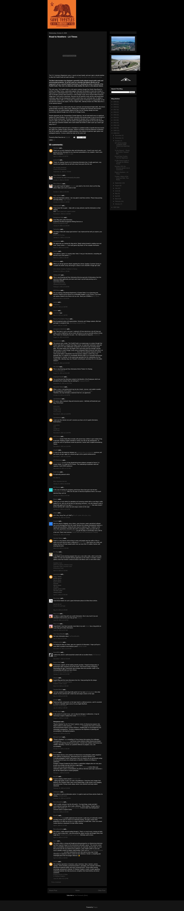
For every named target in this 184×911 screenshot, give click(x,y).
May (116, 193)
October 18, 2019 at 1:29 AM (61, 202)
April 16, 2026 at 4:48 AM (60, 858)
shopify (55, 450)
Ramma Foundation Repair (61, 319)
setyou (55, 513)
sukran (55, 302)
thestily (80, 617)
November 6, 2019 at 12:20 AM (62, 214)
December (118, 135)
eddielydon (56, 792)
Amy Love (56, 613)
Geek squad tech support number (66, 211)
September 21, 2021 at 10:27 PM (62, 383)
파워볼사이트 (57, 410)
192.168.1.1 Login (68, 154)
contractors (97, 335)
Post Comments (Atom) (81, 895)
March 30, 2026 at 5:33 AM (60, 812)
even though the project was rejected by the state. (88, 77)
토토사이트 (56, 406)
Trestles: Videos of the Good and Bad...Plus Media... (122, 178)
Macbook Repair (81, 715)
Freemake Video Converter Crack (62, 566)
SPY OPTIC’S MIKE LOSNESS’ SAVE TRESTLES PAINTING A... (122, 145)
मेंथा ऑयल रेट (56, 478)
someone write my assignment (85, 452)
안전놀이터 (56, 428)
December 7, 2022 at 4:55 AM (61, 658)
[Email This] (78, 137)
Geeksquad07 (57, 205)
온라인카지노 (57, 408)
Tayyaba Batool (57, 689)
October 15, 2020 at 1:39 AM (61, 271)
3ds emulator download (59, 167)
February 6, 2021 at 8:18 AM (61, 286)
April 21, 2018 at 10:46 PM (60, 156)
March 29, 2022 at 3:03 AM (60, 548)
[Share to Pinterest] (85, 137)
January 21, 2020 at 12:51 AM (61, 237)
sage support (57, 195)
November (118, 138)
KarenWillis (56, 652)
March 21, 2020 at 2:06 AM (60, 257)
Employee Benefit (84, 381)
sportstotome (57, 399)
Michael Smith (57, 737)
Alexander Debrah (58, 387)
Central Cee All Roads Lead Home (70, 835)
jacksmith (56, 160)
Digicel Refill (57, 662)
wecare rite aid (57, 604)
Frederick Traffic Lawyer (60, 683)
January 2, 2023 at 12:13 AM (61, 674)
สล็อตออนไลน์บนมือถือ (59, 284)
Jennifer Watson (58, 538)
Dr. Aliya (55, 552)
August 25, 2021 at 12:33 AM (61, 363)
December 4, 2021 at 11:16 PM (62, 446)
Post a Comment (56, 882)
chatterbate (56, 304)
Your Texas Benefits (59, 634)
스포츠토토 (56, 425)
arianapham (56, 241)
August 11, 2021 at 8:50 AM (61, 337)
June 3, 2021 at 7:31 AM (60, 325)
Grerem (87, 626)
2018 (115, 107)
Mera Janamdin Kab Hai (60, 481)
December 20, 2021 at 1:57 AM (62, 468)
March (117, 198)
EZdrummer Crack (58, 568)
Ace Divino (56, 439)
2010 (115, 128)
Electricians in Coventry (60, 491)
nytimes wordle (82, 646)
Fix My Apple (57, 711)
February (118, 201)
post (66, 245)
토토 (54, 427)
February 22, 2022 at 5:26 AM (61, 534)
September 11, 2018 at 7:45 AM (62, 171)
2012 (115, 122)
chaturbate (56, 313)
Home (78, 890)
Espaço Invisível (77, 726)
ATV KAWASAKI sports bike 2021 (82, 505)
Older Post (101, 890)
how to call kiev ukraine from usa (62, 672)
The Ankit (56, 366)
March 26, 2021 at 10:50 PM (61, 298)
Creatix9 (55, 521)
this (70, 255)
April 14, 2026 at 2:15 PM (60, 837)
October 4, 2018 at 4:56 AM (61, 192)
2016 (115, 112)
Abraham (56, 148)
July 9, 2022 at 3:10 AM (60, 638)
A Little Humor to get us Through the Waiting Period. (122, 162)
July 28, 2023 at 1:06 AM (60, 708)
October (117, 140)
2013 (115, 120)
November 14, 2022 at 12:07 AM (62, 648)
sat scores (73, 186)
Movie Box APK (76, 779)
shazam (55, 677)
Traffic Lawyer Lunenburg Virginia (62, 682)
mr (54, 140)
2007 (115, 207)
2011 (115, 125)
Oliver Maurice (57, 175)
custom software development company (64, 530)
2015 (115, 115)
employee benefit (58, 377)
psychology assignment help (77, 323)
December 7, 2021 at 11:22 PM (62, 456)
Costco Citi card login (59, 606)
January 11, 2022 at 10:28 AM (61, 484)
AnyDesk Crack (57, 554)
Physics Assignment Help (60, 223)
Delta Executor (66, 741)
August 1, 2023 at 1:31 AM (60, 718)
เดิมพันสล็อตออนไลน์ (59, 282)
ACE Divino (56, 290)
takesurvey (56, 261)
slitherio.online (57, 642)
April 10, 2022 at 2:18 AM (60, 570)
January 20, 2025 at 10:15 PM (61, 733)
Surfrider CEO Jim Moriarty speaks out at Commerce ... (122, 168)
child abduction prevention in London (82, 391)
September (118, 183)
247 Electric (56, 487)
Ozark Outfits (82, 542)
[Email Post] (74, 137)
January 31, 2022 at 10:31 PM (61, 509)
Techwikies (56, 229)
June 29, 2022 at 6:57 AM (60, 630)
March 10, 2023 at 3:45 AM (60, 686)
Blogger (95, 907)
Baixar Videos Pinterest (80, 767)
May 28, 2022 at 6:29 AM (60, 610)
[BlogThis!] (79, 137)
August (117, 185)
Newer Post (53, 890)
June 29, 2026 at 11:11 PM (60, 878)
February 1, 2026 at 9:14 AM (61, 773)
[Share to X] (81, 137)
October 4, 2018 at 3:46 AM (61, 180)
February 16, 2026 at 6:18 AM (61, 788)
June (116, 191)
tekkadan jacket (62, 796)
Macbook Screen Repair (60, 705)
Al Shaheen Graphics (59, 876)
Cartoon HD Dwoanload (59, 169)
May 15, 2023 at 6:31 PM (60, 696)
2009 (115, 130)
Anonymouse (57, 341)
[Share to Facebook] (83, 137)
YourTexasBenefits (74, 636)
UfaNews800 (56, 275)
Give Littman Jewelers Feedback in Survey (65, 269)
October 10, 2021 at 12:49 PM (61, 395)
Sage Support (67, 199)
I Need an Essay (71, 352)
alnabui (55, 251)
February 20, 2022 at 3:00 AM (61, 517)
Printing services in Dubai (60, 874)
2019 (115, 104)
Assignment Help (58, 217)
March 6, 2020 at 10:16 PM (60, 247)
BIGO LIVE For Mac (59, 235)
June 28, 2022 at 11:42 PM (60, 620)
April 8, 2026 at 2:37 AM (60, 825)
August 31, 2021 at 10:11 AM (61, 373)
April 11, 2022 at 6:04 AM (60, 594)
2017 (115, 109)
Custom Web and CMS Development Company (85, 532)
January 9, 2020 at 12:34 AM (61, 225)
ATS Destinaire (57, 460)
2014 (115, 117)
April (116, 196)
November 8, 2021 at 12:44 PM (62, 414)
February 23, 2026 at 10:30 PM (62, 798)
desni (55, 841)
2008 (115, 133)
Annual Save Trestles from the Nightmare (121, 157)
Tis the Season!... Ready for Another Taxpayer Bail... (122, 152)
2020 (115, 101)
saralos (55, 861)
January (117, 204)
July (116, 188)
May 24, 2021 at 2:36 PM (60, 307)
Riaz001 (55, 752)
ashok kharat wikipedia (73, 808)
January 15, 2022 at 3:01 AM (61, 495)
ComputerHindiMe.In (59, 371)
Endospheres (90, 692)
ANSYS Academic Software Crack (62, 564)
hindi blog (56, 472)
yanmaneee (56, 574)
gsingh (55, 699)
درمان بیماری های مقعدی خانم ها (82, 515)
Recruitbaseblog (58, 802)
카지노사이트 (57, 411)
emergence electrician (59, 329)
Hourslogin (56, 598)
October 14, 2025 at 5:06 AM (61, 748)
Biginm (55, 499)
